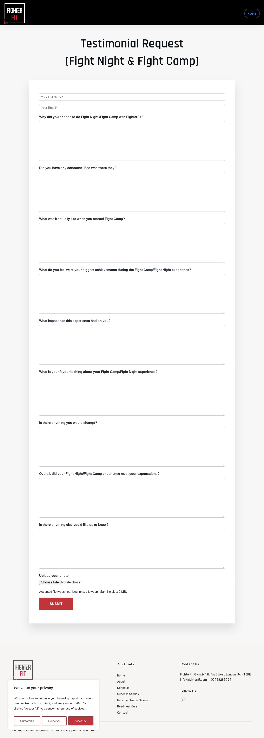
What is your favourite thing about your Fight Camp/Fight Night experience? (98, 372)
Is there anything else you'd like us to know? (73, 524)
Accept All (80, 721)
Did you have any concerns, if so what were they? (78, 168)
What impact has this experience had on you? (75, 321)
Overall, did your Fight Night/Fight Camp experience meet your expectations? (99, 473)
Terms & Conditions (86, 730)
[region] (53, 705)
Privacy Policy (61, 730)
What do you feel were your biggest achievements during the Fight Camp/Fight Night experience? (115, 270)
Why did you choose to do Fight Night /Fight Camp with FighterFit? (91, 117)
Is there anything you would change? (68, 423)
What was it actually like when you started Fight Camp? (82, 219)
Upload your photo (54, 575)
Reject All (54, 721)
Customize (27, 721)
